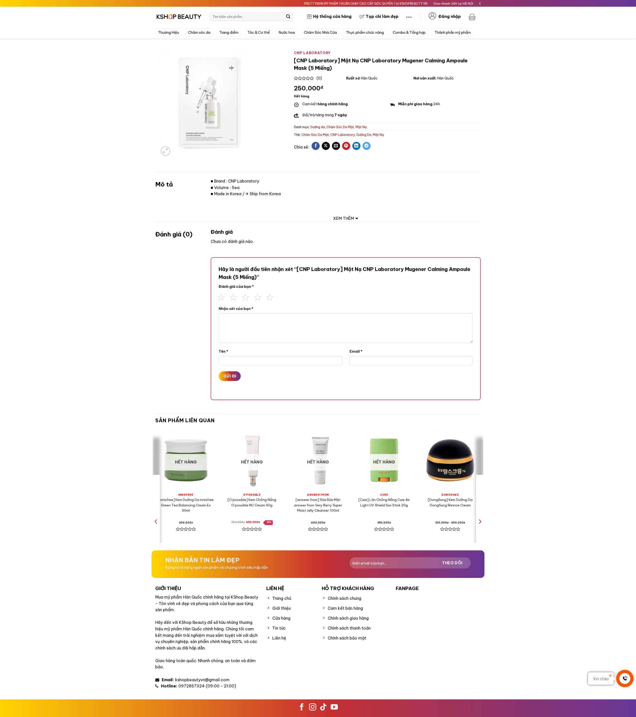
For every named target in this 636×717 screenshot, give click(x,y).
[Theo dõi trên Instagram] (312, 708)
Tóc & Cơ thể (258, 32)
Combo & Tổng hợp (409, 32)
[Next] (479, 531)
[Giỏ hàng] (473, 16)
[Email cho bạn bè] (336, 146)
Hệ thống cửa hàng (332, 16)
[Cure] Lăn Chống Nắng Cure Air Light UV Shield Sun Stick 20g (384, 502)
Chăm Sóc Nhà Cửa (320, 32)
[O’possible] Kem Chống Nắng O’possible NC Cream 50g (252, 502)
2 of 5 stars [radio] (233, 297)
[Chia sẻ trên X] (326, 146)
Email (356, 351)
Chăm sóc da (199, 32)
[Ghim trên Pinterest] (346, 146)
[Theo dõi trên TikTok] (323, 708)
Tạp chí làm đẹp (382, 16)
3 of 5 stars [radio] (245, 297)
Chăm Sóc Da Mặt (340, 127)
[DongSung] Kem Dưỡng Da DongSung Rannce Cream (450, 502)
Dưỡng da (318, 127)
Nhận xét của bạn (236, 308)
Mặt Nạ (361, 127)
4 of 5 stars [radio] (258, 297)
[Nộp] (288, 16)
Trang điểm (228, 32)
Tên (223, 351)
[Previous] (156, 531)
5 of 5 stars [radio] (270, 297)
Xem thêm (343, 218)
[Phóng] (165, 151)
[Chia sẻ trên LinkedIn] (356, 146)
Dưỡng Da (364, 135)
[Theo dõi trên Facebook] (301, 708)
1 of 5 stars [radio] (221, 297)
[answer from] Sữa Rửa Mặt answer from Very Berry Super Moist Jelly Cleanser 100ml (318, 505)
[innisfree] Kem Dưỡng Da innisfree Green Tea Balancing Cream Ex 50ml (186, 505)
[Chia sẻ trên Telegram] (366, 146)
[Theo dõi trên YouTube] (334, 708)
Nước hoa (287, 32)
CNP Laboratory (342, 135)
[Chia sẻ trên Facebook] (316, 146)
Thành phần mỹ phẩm (453, 32)
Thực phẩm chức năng (365, 32)
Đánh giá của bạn (236, 286)
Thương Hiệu (168, 32)
